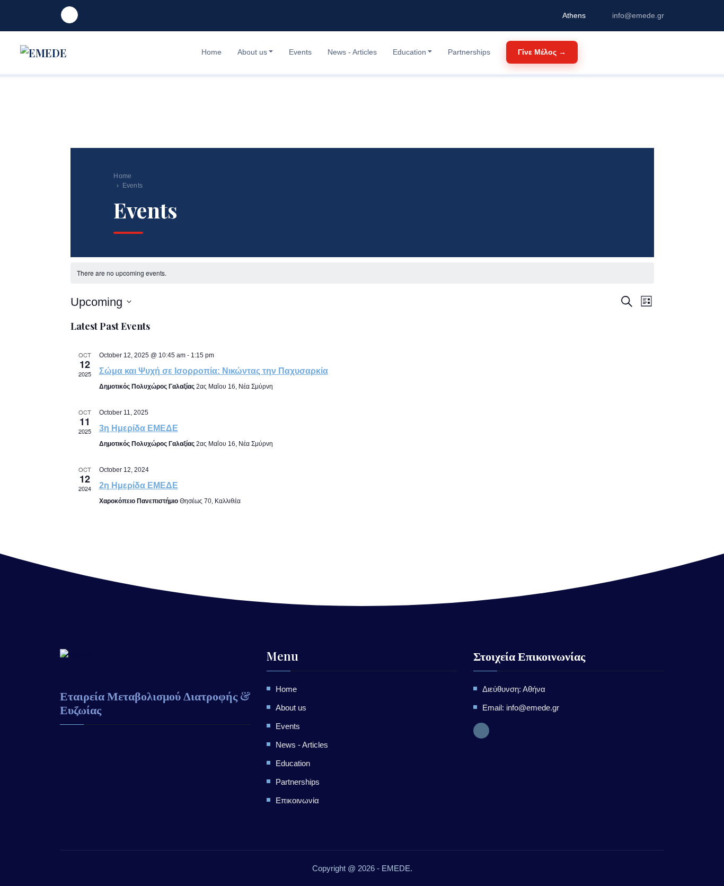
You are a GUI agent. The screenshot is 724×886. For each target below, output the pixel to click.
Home (211, 52)
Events (300, 52)
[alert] (362, 273)
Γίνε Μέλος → (542, 52)
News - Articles (352, 52)
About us (252, 52)
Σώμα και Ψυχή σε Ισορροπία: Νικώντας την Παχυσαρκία (213, 370)
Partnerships (469, 52)
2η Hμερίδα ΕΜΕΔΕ (138, 485)
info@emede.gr (638, 15)
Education (409, 52)
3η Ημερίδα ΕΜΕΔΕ (138, 428)
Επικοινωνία (297, 800)
